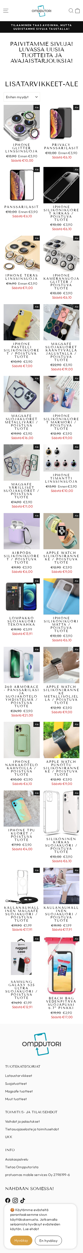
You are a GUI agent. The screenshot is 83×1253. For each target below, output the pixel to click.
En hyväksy (48, 1240)
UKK (8, 1137)
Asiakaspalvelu (16, 1159)
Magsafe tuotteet (19, 1091)
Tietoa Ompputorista (22, 1167)
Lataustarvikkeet (18, 1075)
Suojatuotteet (16, 1083)
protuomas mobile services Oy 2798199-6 (37, 1175)
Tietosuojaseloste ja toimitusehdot (32, 1129)
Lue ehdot (31, 1229)
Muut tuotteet (16, 1099)
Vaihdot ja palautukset (22, 1121)
